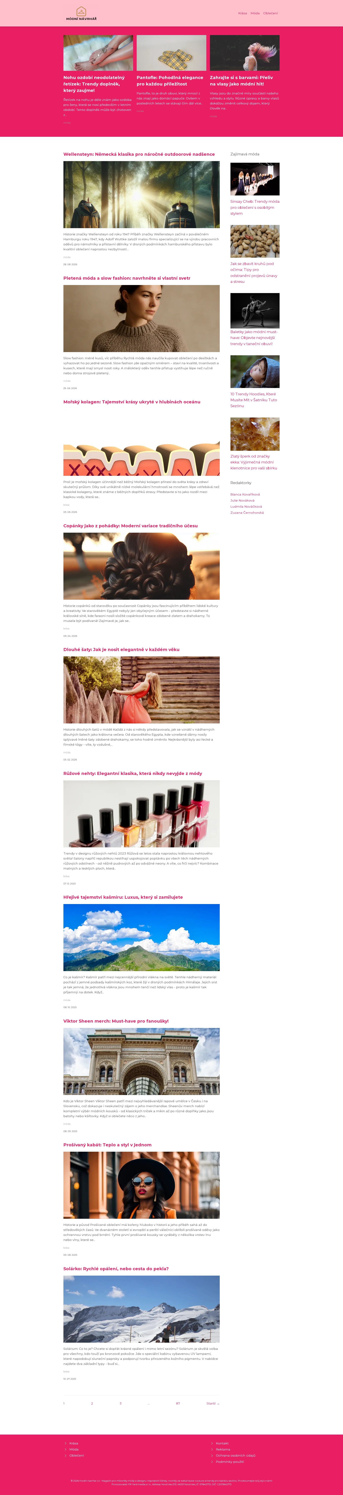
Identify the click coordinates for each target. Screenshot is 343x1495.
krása (66, 505)
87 (178, 1403)
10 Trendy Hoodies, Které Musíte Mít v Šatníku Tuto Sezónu (253, 400)
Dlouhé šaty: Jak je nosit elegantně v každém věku (121, 649)
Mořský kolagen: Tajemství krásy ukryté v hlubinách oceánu (131, 401)
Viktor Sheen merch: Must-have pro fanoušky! (116, 1021)
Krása (242, 13)
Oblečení (270, 13)
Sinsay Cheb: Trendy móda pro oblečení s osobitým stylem (255, 207)
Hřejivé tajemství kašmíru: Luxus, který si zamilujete (123, 897)
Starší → (213, 1403)
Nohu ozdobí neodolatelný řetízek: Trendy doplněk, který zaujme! (94, 84)
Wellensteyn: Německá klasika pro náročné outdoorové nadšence (139, 154)
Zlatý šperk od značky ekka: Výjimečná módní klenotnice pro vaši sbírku (253, 462)
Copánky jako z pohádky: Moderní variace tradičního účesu (130, 525)
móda (66, 122)
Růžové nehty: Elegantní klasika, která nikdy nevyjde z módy (132, 773)
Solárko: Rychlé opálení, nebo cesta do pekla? (116, 1268)
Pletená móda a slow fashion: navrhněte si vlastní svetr (126, 278)
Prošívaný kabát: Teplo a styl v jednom (107, 1144)
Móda (255, 13)
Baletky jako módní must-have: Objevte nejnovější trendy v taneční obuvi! (254, 338)
